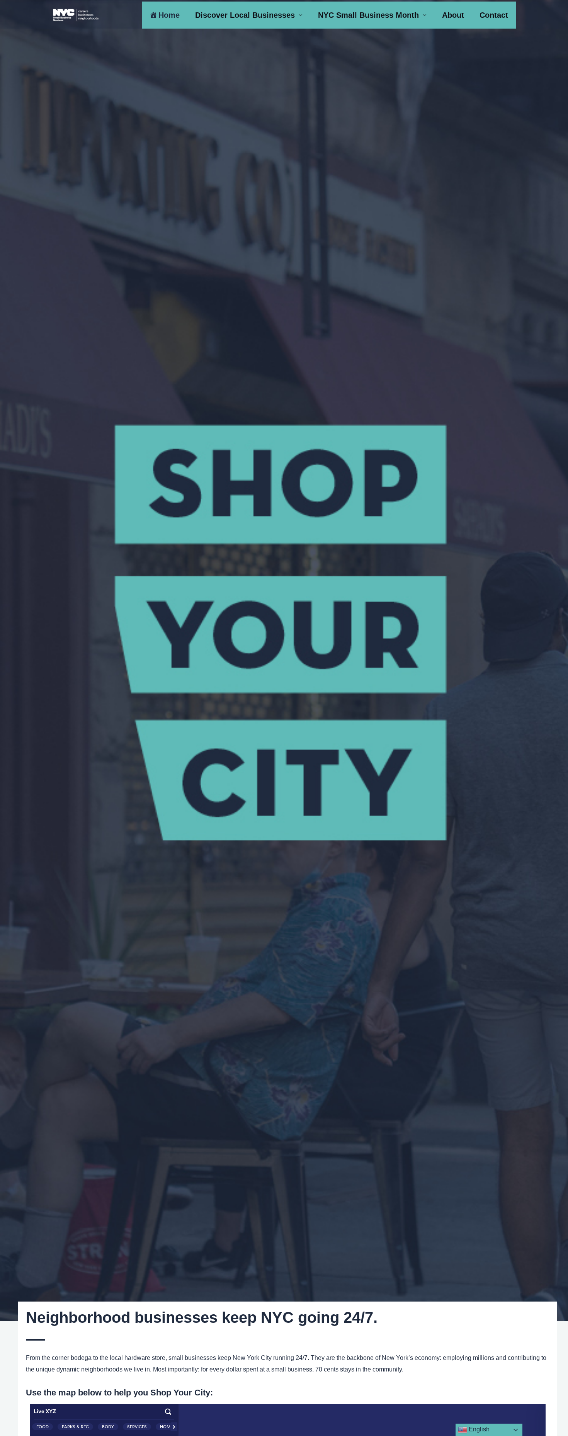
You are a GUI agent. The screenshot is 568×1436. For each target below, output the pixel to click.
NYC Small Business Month (368, 15)
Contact (494, 15)
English (478, 1429)
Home (169, 15)
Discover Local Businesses (245, 15)
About (453, 15)
